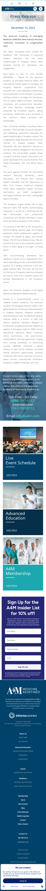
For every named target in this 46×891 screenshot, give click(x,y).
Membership (23, 796)
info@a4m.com (28, 416)
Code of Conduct (23, 854)
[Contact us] (19, 3)
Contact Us (23, 834)
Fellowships (23, 755)
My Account (23, 804)
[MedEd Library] (12, 3)
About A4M (23, 737)
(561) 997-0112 (23, 408)
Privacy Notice (23, 858)
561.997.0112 (23, 838)
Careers (23, 820)
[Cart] (26, 3)
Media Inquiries (23, 816)
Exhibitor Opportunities (23, 782)
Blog (23, 808)
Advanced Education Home (23, 751)
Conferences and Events (23, 772)
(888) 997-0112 (23, 400)
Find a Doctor (23, 824)
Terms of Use (23, 850)
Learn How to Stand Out (23, 786)
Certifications (23, 759)
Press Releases (23, 812)
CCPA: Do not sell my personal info (23, 862)
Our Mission (23, 741)
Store (23, 800)
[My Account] (33, 3)
